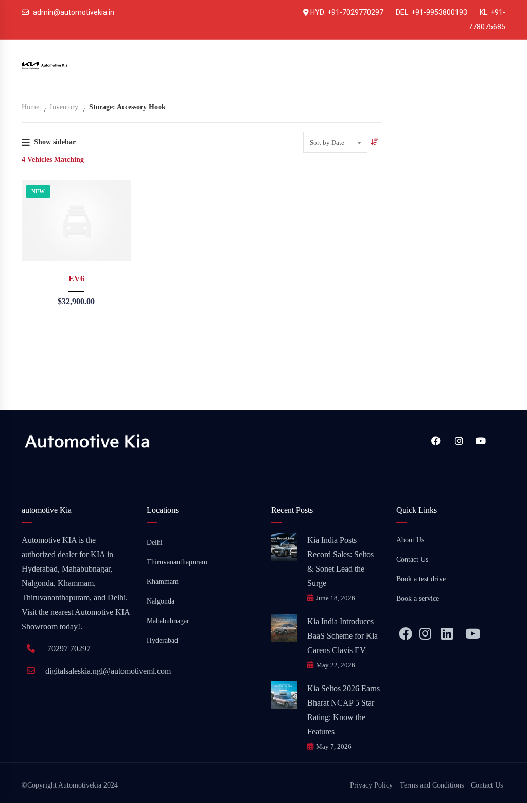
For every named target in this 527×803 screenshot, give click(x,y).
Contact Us (412, 559)
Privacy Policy (371, 785)
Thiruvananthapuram (177, 562)
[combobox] (335, 142)
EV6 (76, 278)
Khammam (163, 581)
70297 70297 (69, 648)
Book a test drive (421, 579)
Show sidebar (55, 142)
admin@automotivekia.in (73, 12)
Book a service (417, 599)
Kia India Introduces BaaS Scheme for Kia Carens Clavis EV (342, 636)
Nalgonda (160, 601)
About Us (410, 540)
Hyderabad (162, 640)
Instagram (457, 440)
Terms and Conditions (432, 785)
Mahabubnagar (168, 621)
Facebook (434, 440)
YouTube (479, 440)
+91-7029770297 (355, 12)
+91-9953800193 (439, 12)
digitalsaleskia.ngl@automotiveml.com (108, 670)
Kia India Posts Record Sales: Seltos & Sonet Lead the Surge (340, 562)
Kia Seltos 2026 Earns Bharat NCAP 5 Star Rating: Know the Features (343, 710)
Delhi (155, 542)
